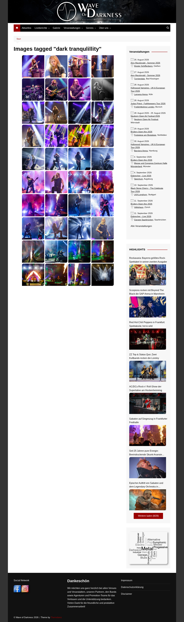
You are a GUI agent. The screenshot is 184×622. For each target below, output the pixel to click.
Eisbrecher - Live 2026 (141, 176)
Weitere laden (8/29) (148, 516)
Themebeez (56, 617)
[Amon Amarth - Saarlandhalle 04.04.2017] (33, 182)
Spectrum (138, 179)
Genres (89, 28)
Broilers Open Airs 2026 (141, 132)
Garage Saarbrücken (143, 220)
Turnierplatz (139, 79)
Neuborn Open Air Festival (146, 119)
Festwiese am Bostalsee (145, 135)
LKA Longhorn (140, 195)
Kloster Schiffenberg (143, 66)
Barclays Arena (141, 151)
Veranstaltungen (72, 28)
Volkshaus (138, 207)
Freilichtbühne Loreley (144, 107)
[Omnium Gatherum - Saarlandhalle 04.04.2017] (33, 66)
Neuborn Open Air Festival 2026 (145, 116)
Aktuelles (26, 28)
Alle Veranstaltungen (141, 226)
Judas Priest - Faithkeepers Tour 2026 (148, 104)
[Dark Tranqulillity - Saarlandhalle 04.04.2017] (56, 66)
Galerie (56, 28)
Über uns (103, 28)
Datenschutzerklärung (132, 587)
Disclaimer (126, 594)
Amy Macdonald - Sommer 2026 (145, 63)
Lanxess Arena (141, 94)
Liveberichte (41, 28)
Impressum (126, 580)
